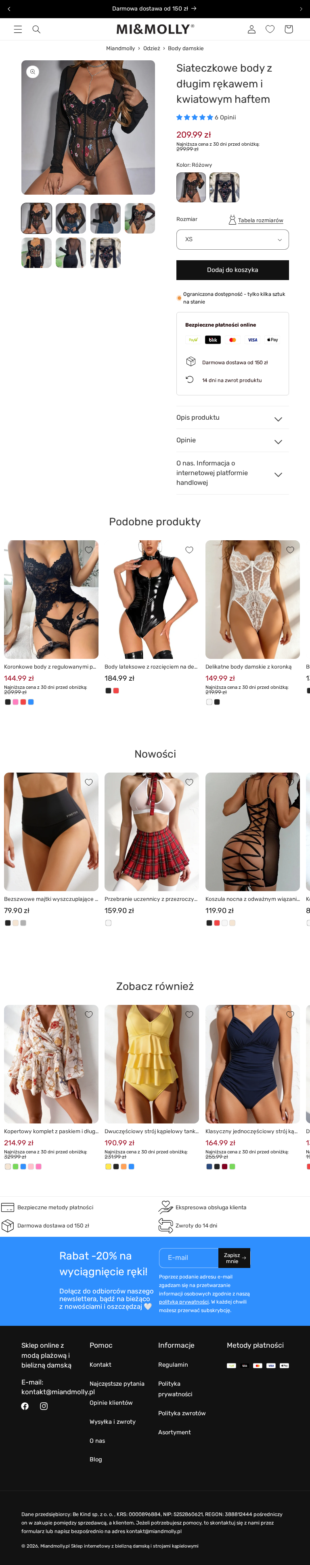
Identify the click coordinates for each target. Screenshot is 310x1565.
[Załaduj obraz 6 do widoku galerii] (71, 253)
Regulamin (173, 1364)
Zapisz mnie (232, 1258)
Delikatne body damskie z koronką (248, 666)
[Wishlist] (270, 29)
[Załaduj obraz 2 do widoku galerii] (71, 218)
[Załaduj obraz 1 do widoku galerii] (36, 218)
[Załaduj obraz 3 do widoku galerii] (105, 218)
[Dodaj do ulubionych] (88, 550)
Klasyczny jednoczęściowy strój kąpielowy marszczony (252, 1132)
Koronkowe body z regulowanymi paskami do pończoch (50, 667)
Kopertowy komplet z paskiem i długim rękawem (50, 1132)
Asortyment (174, 1432)
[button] (17, 29)
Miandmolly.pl (55, 1546)
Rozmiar (186, 219)
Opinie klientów (111, 1402)
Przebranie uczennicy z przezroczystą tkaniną (152, 899)
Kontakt (100, 1364)
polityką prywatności (184, 1302)
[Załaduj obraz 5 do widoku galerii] (36, 253)
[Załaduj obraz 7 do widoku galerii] (105, 253)
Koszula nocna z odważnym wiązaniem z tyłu (252, 899)
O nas (97, 1440)
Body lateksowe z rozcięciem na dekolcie (151, 667)
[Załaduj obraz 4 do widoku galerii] (140, 218)
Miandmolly (120, 48)
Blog (96, 1459)
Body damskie (186, 48)
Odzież (151, 48)
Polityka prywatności (175, 1389)
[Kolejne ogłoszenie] (301, 9)
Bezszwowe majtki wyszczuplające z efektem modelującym (51, 899)
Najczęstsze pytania (117, 1383)
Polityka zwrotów (182, 1413)
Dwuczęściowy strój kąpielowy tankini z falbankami (151, 1132)
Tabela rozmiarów (260, 220)
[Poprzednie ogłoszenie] (9, 9)
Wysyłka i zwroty (113, 1421)
